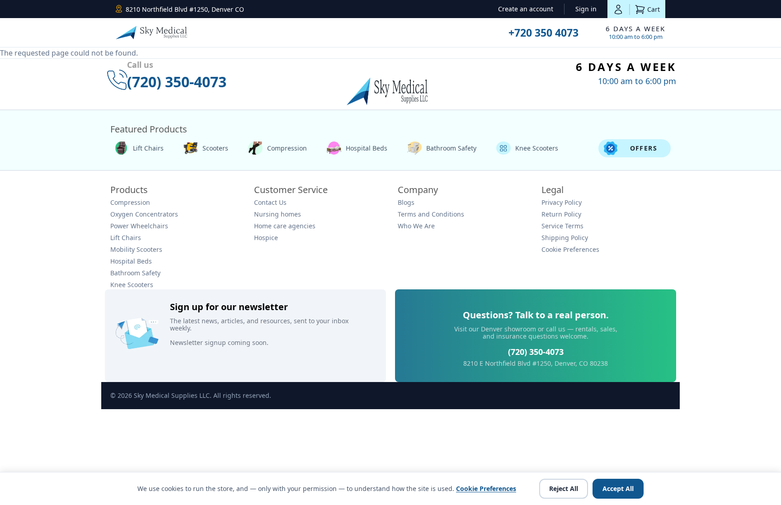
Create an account (525, 9)
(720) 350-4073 (536, 351)
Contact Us (270, 202)
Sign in (586, 9)
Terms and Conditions (431, 214)
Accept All (618, 488)
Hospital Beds (366, 148)
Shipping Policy (564, 237)
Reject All (563, 488)
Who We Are (416, 226)
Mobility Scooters (136, 249)
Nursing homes (277, 214)
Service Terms (562, 226)
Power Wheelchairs (139, 226)
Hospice (266, 237)
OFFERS (643, 148)
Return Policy (561, 214)
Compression (287, 148)
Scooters (215, 148)
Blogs (406, 202)
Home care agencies (284, 226)
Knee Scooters (536, 148)
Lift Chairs (148, 148)
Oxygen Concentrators (144, 214)
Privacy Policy (561, 202)
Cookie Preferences (570, 249)
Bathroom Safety (451, 148)
